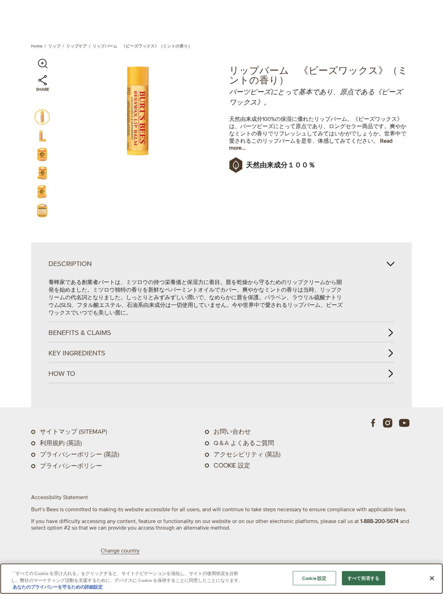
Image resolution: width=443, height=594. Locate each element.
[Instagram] (387, 423)
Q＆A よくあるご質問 (244, 443)
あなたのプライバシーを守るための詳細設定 (58, 586)
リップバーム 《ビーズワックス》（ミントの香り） (142, 46)
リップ (54, 46)
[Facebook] (373, 423)
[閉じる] (432, 578)
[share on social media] (43, 83)
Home (37, 46)
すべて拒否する (363, 577)
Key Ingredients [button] (76, 353)
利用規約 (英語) (61, 443)
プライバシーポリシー (71, 465)
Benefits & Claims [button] (79, 332)
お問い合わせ (232, 431)
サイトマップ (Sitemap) (73, 431)
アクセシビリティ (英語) (247, 454)
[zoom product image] (43, 63)
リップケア (76, 46)
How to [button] (61, 373)
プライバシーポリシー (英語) (79, 454)
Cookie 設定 (232, 465)
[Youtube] (404, 423)
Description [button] (70, 263)
